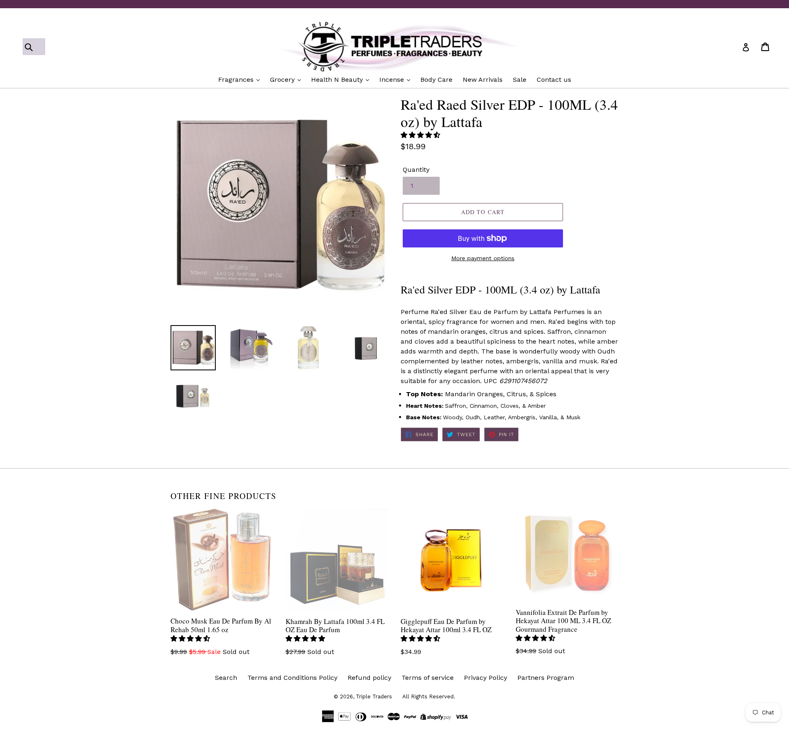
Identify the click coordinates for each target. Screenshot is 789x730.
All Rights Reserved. (428, 696)
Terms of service (427, 677)
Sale (519, 79)
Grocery (283, 79)
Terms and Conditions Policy (292, 677)
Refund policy (369, 677)
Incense (392, 79)
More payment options (482, 258)
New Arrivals (483, 79)
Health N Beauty (338, 79)
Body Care (436, 79)
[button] (421, 135)
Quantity (416, 169)
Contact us (554, 79)
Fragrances (237, 79)
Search (226, 677)
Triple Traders (374, 696)
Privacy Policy (485, 677)
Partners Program (545, 677)
